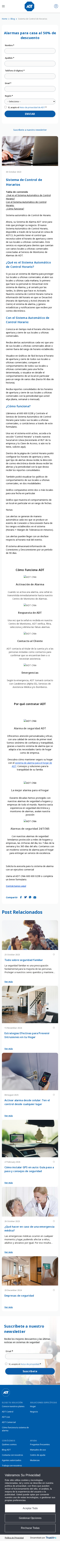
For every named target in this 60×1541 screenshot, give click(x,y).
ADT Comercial (9, 1422)
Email (8, 83)
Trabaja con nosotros (12, 1465)
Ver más (8, 981)
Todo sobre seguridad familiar (23, 960)
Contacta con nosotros (12, 1455)
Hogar (33, 1406)
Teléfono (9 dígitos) (15, 70)
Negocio (34, 1411)
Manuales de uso (38, 1449)
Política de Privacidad (14, 1538)
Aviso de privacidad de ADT (32, 107)
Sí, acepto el (27, 107)
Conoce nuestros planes (13, 1406)
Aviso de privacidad (30, 1364)
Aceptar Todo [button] (30, 1508)
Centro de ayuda (37, 1455)
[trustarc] (51, 1538)
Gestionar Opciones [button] (30, 1518)
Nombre (9, 45)
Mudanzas (35, 1460)
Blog (13, 18)
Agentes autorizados (11, 1460)
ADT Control (7, 1411)
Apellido (9, 58)
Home (4, 18)
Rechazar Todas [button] (30, 1528)
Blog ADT (6, 1449)
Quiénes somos (9, 1444)
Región (9, 96)
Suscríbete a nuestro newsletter (30, 129)
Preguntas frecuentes (40, 1444)
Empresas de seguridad (19, 1295)
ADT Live (6, 1417)
